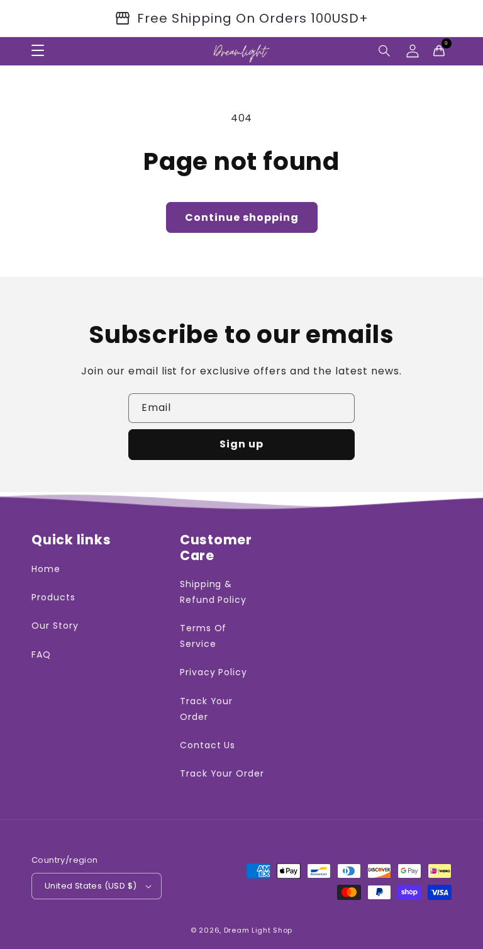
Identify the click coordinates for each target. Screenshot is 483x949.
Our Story (55, 625)
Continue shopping (242, 217)
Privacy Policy (213, 672)
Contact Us (208, 745)
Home (45, 569)
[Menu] (38, 51)
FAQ (41, 654)
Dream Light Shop (258, 930)
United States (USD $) (90, 886)
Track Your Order (206, 709)
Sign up (241, 444)
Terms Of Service (203, 636)
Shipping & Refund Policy (213, 592)
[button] (385, 51)
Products (53, 597)
